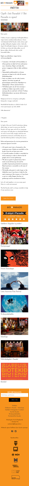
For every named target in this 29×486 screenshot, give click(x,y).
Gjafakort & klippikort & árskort (14, 409)
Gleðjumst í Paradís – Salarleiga (14, 407)
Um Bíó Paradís (14, 412)
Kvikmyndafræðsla (14, 414)
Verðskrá (14, 405)
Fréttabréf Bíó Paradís (14, 416)
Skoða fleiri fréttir (8, 198)
